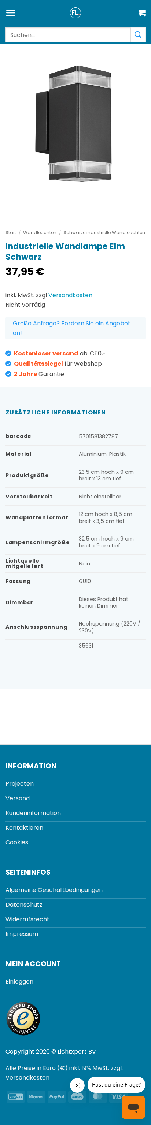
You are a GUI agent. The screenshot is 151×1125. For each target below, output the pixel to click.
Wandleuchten (39, 232)
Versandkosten (70, 295)
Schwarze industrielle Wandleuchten (104, 232)
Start (10, 232)
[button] (10, 13)
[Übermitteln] (138, 34)
